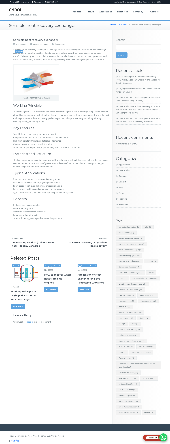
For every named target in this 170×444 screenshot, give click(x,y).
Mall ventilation (146, 347)
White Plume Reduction (129, 407)
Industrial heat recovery (129, 330)
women (148, 413)
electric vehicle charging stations (132, 284)
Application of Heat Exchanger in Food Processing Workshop (91, 278)
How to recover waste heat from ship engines (57, 278)
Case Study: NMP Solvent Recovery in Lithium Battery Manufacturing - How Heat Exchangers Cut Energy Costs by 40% (138, 109)
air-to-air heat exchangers (130, 250)
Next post (103, 238)
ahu (148, 227)
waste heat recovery (128, 401)
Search (120, 39)
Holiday (143, 318)
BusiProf (50, 436)
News (91, 11)
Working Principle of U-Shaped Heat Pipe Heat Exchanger (23, 295)
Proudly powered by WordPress (23, 436)
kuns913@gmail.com (20, 2)
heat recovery (61, 44)
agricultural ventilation (129, 227)
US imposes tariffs (127, 390)
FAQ (121, 187)
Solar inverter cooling (128, 373)
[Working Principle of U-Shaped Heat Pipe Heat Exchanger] (26, 273)
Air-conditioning (126, 233)
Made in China (126, 347)
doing (122, 278)
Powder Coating (126, 358)
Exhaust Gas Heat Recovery (130, 290)
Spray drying (149, 378)
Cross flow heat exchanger (130, 273)
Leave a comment (40, 44)
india (122, 324)
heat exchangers (148, 301)
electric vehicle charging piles (145, 278)
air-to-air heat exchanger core (131, 244)
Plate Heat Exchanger (141, 352)
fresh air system (126, 295)
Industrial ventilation (128, 335)
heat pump (124, 307)
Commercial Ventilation (129, 267)
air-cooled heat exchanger (130, 238)
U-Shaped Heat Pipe (128, 384)
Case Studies (124, 170)
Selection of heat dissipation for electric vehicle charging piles (137, 365)
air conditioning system (129, 255)
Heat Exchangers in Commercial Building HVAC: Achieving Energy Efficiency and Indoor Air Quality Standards (138, 79)
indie (135, 324)
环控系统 (15, 440)
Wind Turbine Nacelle (128, 413)
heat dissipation (147, 295)
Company (138, 11)
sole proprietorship (127, 378)
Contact (154, 11)
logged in (29, 322)
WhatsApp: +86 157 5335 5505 (46, 2)
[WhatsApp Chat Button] (163, 437)
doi (151, 273)
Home (113, 25)
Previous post (17, 238)
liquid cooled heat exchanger (131, 341)
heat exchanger (126, 301)
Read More (18, 306)
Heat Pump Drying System (130, 312)
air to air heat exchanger (129, 261)
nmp (122, 352)
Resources (122, 11)
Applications (105, 11)
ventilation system (127, 395)
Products (76, 11)
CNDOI (15, 10)
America (151, 261)
